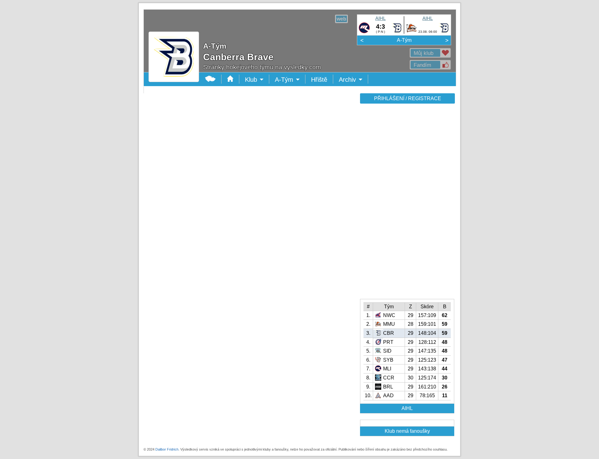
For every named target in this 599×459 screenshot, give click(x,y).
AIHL (380, 18)
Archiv (353, 80)
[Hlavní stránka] (174, 77)
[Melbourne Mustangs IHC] (411, 32)
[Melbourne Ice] (364, 32)
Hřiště (319, 79)
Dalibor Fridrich (166, 449)
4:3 (380, 26)
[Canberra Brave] (396, 32)
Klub (257, 80)
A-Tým (404, 40)
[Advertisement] (407, 203)
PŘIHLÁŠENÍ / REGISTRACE (407, 98)
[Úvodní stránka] (230, 79)
